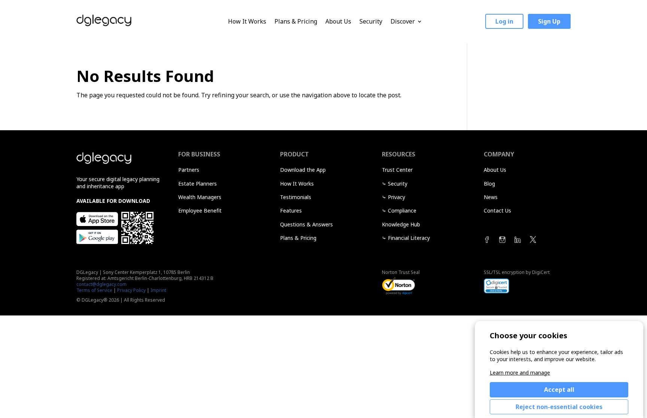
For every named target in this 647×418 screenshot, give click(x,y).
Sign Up (549, 21)
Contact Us (497, 210)
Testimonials (295, 197)
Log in (504, 21)
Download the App (303, 169)
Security (370, 21)
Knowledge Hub (401, 224)
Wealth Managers (199, 197)
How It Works (247, 21)
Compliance (402, 210)
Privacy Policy (131, 290)
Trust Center (397, 169)
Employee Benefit (200, 210)
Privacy (396, 197)
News (491, 197)
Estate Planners (197, 183)
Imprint (158, 290)
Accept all (559, 389)
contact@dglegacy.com (101, 284)
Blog (489, 183)
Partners (188, 169)
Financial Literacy (409, 237)
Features (291, 210)
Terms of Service (94, 290)
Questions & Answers (306, 224)
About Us (338, 21)
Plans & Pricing (295, 21)
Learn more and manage (520, 372)
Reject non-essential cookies (559, 407)
